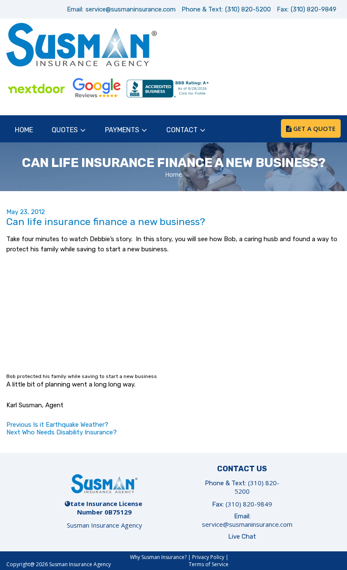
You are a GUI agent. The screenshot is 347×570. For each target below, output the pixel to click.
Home (24, 130)
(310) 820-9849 (313, 9)
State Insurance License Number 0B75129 (104, 507)
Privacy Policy (208, 557)
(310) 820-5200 (248, 9)
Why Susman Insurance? (158, 557)
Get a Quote (314, 128)
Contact (182, 130)
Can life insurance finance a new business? (105, 222)
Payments (122, 130)
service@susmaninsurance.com (130, 9)
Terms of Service (209, 564)
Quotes (65, 130)
